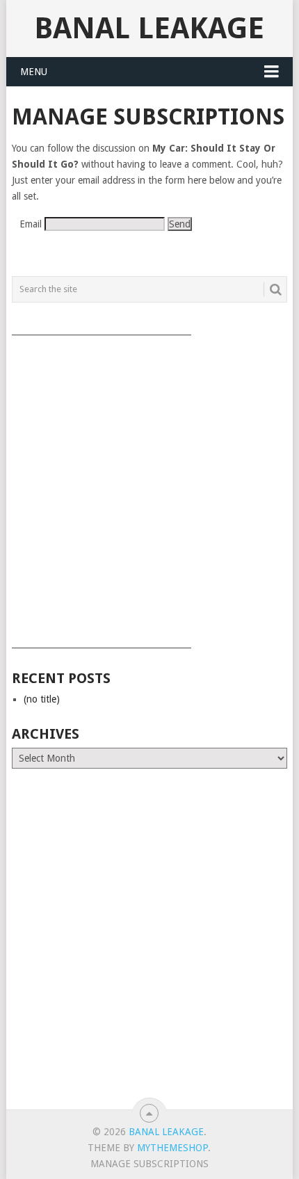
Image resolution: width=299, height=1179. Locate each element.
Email (30, 224)
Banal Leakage (149, 28)
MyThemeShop (172, 1147)
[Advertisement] (149, 486)
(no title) (42, 699)
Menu (33, 71)
